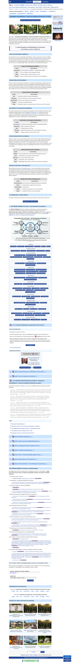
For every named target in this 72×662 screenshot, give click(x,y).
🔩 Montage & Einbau (30, 298)
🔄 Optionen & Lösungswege (31, 255)
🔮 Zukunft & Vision (45, 313)
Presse (22, 5)
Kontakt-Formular (37, 367)
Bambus (32, 11)
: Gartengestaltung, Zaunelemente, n (27, 478)
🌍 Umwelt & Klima (43, 302)
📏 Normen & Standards (20, 315)
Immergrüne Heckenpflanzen (17, 423)
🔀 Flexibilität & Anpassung (20, 290)
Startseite (23, 655)
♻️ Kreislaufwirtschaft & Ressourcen (33, 302)
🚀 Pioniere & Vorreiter (37, 313)
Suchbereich (13, 576)
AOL (21, 591)
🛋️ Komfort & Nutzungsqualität (20, 271)
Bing (17, 591)
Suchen (42, 651)
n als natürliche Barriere (20, 538)
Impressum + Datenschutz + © (36, 657)
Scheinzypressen (26, 168)
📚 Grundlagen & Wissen (15, 250)
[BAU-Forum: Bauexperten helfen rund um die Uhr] (10, 7)
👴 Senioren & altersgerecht (31, 273)
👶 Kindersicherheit (43, 271)
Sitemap (35, 655)
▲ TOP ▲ (67, 658)
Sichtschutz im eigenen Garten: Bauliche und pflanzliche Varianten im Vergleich (44, 631)
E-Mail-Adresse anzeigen (25, 367)
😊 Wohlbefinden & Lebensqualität (32, 271)
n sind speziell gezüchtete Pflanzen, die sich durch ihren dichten (28, 489)
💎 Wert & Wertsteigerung (41, 263)
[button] (30, 345)
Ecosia (32, 591)
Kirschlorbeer (52, 11)
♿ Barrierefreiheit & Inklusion (41, 269)
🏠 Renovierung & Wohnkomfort (31, 277)
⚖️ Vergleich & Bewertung (41, 255)
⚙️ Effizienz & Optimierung (30, 265)
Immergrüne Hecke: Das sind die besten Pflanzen (22, 432)
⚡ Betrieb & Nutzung (27, 288)
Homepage (42, 5)
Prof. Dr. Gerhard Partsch (15, 347)
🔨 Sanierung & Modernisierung (19, 277)
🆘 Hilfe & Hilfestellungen (35, 296)
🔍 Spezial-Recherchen (26, 319)
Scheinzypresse (21, 13)
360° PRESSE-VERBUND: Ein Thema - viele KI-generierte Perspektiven (29, 214)
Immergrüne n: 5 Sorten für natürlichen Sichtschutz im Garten (28, 551)
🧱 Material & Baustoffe (42, 277)
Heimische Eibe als (19, 560)
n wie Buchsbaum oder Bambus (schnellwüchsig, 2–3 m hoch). (28, 530)
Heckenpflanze (43, 11)
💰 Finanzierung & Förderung (31, 263)
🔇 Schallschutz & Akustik (29, 315)
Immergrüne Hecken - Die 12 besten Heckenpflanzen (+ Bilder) (25, 426)
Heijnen (26, 11)
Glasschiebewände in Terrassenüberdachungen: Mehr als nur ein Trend (16, 647)
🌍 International (43, 319)
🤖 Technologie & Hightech (27, 313)
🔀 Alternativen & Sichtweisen (20, 255)
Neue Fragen (39, 7)
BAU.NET (29, 1)
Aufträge (35, 5)
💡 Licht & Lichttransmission (40, 315)
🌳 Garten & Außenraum (31, 269)
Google (13, 591)
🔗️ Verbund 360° (13, 246)
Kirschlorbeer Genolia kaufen (30, 113)
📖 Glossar (43, 246)
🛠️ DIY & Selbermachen (26, 296)
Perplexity (22, 385)
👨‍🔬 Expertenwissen (21, 246)
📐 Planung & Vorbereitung (17, 288)
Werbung (50, 5)
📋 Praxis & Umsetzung (16, 296)
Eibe (37, 11)
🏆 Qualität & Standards (31, 250)
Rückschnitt (33, 74)
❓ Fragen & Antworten (29, 246)
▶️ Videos (48, 246)
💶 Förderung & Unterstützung (40, 290)
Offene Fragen (46, 7)
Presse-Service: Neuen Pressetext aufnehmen (30, 20)
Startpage (42, 591)
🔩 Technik (48, 250)
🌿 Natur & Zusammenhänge (30, 304)
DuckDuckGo (26, 591)
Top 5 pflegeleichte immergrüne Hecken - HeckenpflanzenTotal (25, 428)
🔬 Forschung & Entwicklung (16, 313)
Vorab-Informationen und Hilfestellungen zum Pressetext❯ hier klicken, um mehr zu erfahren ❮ (31, 48)
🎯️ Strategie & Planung (40, 250)
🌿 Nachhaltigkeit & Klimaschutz (19, 302)
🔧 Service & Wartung (35, 288)
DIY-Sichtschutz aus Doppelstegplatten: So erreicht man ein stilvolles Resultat (16, 615)
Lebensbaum (13, 13)
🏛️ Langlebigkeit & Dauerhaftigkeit (30, 279)
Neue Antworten (31, 7)
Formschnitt (33, 100)
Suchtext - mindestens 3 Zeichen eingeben (19, 571)
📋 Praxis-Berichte (17, 319)
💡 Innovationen (37, 246)
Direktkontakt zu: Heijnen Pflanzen (30, 201)
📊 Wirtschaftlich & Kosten (19, 263)
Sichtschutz (29, 13)
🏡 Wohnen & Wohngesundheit (20, 269)
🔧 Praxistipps (23, 250)
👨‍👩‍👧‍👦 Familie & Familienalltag (20, 273)
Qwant (37, 591)
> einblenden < (67, 656)
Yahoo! (47, 591)
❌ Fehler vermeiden (44, 296)
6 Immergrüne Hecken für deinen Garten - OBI (21, 430)
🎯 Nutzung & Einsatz (44, 288)
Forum (19, 7)
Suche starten (30, 580)
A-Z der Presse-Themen (24, 9)
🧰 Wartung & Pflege (29, 290)
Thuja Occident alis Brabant (35, 58)
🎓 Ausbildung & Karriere (35, 319)
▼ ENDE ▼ (67, 660)
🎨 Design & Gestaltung (41, 273)
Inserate (28, 5)
